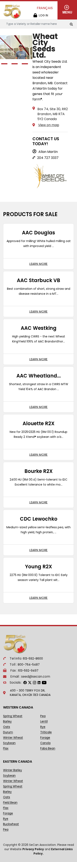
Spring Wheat (12, 716)
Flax (5, 748)
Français (45, 8)
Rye (42, 726)
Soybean (9, 743)
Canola (45, 743)
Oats (6, 726)
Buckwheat (11, 824)
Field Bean (10, 802)
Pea (43, 716)
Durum (8, 732)
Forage (45, 737)
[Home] (12, 12)
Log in (43, 15)
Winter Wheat (13, 737)
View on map (48, 125)
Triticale (46, 732)
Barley (7, 721)
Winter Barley (12, 770)
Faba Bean (47, 748)
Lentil (44, 721)
